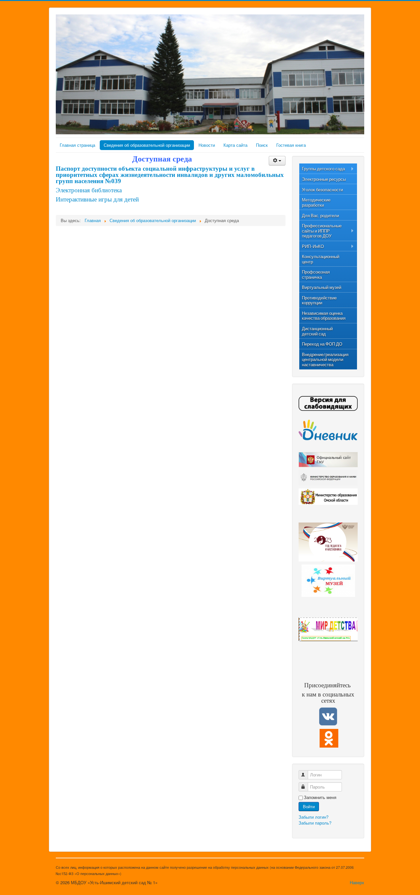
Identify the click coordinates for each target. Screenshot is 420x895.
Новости (207, 145)
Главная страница (77, 145)
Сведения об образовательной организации (147, 145)
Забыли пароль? (315, 823)
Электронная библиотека (89, 190)
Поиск (262, 145)
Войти (309, 806)
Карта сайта (235, 145)
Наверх (357, 882)
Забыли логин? (313, 817)
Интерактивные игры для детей (97, 199)
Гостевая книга (291, 145)
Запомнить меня (320, 797)
